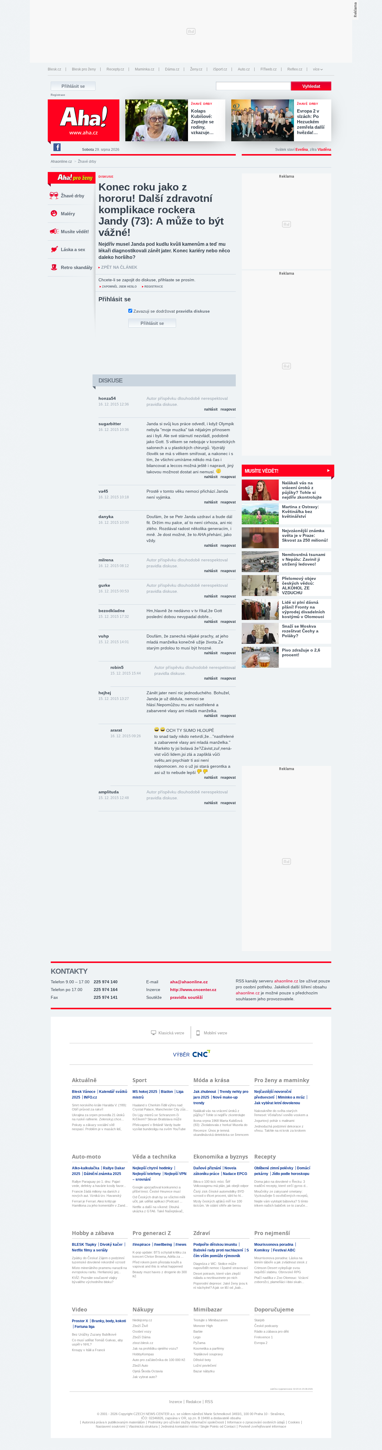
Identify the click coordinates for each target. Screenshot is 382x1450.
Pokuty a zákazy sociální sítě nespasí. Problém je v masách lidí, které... (96, 1127)
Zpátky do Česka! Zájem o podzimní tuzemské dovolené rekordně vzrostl (98, 1260)
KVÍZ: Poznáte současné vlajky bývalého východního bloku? (94, 1280)
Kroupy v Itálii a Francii (88, 1350)
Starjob (259, 1320)
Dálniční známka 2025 (102, 1174)
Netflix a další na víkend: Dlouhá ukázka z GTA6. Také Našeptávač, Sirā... (158, 1209)
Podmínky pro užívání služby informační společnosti (186, 1422)
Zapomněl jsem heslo (119, 286)
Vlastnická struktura (143, 1426)
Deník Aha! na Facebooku (57, 147)
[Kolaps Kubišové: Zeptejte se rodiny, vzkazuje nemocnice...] (158, 120)
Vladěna (324, 150)
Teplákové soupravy (208, 1354)
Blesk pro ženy (84, 69)
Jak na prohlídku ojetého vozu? (155, 1348)
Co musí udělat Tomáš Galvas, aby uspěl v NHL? (97, 1342)
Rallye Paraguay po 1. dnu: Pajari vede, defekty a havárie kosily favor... (99, 1184)
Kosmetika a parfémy (208, 1348)
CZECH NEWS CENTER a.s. (155, 1414)
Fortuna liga (85, 1327)
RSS (209, 1402)
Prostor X (80, 1321)
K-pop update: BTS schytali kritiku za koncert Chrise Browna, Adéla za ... (159, 1254)
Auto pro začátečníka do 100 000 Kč (159, 1360)
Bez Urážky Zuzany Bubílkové (94, 1334)
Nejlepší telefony (147, 1174)
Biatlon (167, 1092)
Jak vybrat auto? (145, 1377)
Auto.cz (244, 69)
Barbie (198, 1331)
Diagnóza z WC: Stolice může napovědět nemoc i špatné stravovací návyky (220, 1266)
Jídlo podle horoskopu (290, 1174)
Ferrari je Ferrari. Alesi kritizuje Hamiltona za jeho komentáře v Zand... (100, 1203)
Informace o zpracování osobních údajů (256, 1422)
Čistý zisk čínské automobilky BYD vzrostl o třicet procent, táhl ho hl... (218, 1193)
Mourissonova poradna (274, 1244)
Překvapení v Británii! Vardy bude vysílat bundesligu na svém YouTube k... (159, 1127)
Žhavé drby (72, 195)
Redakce (193, 1402)
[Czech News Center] (201, 1053)
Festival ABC (284, 1250)
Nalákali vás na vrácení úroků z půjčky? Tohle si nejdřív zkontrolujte (219, 1113)
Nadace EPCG (235, 1174)
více (316, 69)
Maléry (68, 213)
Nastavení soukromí (110, 1426)
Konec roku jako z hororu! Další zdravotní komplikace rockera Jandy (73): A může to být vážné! (161, 209)
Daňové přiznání (207, 1168)
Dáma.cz (172, 69)
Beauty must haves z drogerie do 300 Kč (160, 1274)
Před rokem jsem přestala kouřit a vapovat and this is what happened (158, 1264)
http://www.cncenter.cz (193, 989)
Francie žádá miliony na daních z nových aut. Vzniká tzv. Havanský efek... (96, 1194)
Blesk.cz (54, 69)
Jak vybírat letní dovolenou (277, 1103)
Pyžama (199, 1343)
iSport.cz (220, 69)
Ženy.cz (196, 69)
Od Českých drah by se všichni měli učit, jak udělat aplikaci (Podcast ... (159, 1199)
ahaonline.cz (286, 981)
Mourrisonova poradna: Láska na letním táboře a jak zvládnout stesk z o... (280, 1260)
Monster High (203, 1326)
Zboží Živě (140, 1326)
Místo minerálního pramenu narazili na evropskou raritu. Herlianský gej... (99, 1270)
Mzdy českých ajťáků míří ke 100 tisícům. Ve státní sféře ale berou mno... (217, 1203)
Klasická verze (170, 1033)
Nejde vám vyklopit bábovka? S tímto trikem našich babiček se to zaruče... (281, 1203)
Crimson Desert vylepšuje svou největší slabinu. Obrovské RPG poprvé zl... (277, 1270)
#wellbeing (163, 1244)
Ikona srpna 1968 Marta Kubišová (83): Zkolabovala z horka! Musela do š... (220, 1123)
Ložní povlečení (204, 1365)
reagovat (228, 409)
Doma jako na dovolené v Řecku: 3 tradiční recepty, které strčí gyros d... (281, 1184)
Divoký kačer (112, 1244)
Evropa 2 (260, 1343)
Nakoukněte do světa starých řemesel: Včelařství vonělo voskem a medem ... (281, 1113)
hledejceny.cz (142, 1320)
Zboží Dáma (141, 1337)
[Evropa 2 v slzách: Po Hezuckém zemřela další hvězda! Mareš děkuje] (264, 120)
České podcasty (266, 1326)
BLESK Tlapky (84, 1244)
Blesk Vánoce (84, 1092)
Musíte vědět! (75, 231)
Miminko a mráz (292, 1097)
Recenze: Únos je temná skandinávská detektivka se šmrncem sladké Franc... (221, 1133)
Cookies (294, 1422)
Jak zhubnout (205, 1092)
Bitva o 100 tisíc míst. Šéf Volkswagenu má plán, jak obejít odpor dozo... (221, 1184)
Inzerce (175, 1402)
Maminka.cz (144, 69)
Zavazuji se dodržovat (171, 311)
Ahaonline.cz (61, 161)
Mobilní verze (215, 1033)
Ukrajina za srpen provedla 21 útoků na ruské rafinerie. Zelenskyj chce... (98, 1117)
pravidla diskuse (193, 311)
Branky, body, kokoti (109, 1321)
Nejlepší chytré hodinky (153, 1168)
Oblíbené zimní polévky (274, 1168)
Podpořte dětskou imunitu (215, 1244)
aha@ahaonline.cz (189, 981)
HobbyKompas (143, 1354)
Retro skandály (76, 267)
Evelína (301, 150)
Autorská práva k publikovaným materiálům (113, 1422)
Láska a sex (73, 249)
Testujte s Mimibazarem (210, 1320)
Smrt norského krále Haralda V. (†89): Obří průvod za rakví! (99, 1107)
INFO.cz (90, 1097)
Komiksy (262, 1250)
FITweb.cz (269, 69)
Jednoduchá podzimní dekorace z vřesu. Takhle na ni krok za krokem (280, 1128)
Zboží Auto (140, 1365)
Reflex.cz (294, 69)
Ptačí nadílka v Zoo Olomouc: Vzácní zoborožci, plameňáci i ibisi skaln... (281, 1280)
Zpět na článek (119, 267)
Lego (197, 1337)
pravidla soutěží (186, 997)
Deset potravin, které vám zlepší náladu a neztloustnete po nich (217, 1275)
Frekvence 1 (263, 1337)
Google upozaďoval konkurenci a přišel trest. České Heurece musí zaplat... (157, 1189)
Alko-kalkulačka (86, 1168)
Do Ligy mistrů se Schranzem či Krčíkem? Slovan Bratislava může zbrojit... (157, 1117)
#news (181, 1244)
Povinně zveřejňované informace (262, 1426)
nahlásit (211, 409)
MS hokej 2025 (145, 1092)
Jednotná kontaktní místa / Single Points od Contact (198, 1426)
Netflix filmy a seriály (90, 1250)
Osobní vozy (142, 1331)
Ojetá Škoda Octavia (148, 1371)
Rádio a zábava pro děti (271, 1331)
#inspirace (142, 1244)
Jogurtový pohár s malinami (274, 1120)
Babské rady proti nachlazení (218, 1250)
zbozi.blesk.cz (143, 1343)
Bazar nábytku (204, 1371)
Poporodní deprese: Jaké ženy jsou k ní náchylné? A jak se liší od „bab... (220, 1285)
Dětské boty (202, 1360)
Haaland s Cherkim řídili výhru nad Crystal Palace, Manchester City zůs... (160, 1107)
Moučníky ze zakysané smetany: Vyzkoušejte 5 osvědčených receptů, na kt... (281, 1194)
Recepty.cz (115, 69)
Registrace (58, 94)
